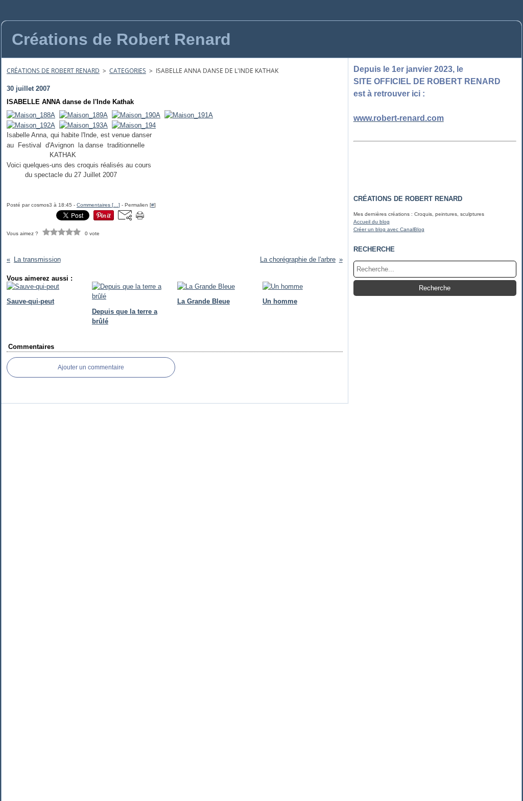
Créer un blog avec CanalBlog (388, 229)
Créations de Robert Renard (53, 70)
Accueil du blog (371, 221)
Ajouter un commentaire (91, 367)
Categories (127, 70)
